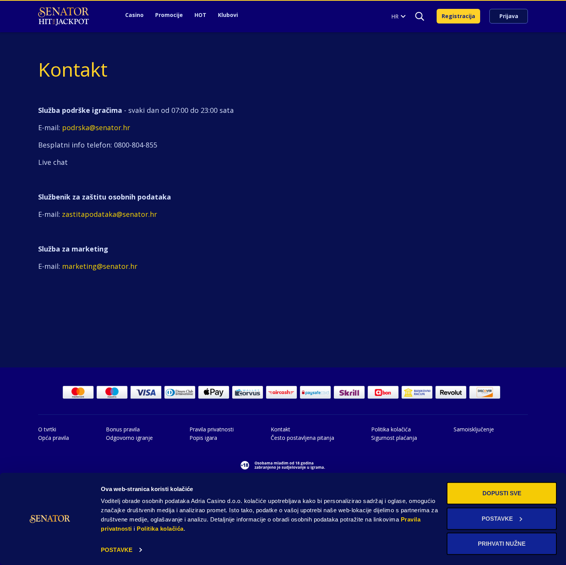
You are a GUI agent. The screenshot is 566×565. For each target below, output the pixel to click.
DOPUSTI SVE (501, 493)
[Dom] (63, 16)
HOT (200, 15)
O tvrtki (47, 429)
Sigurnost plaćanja (394, 437)
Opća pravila (53, 437)
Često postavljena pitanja (302, 437)
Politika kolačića (160, 528)
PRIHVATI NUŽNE (502, 543)
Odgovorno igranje (129, 437)
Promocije (169, 15)
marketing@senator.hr (99, 266)
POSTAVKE (116, 550)
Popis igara (203, 437)
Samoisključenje (474, 429)
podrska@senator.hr (96, 127)
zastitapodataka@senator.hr (109, 214)
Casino (134, 15)
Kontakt (280, 429)
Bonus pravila (123, 429)
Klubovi (228, 15)
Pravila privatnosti (211, 429)
